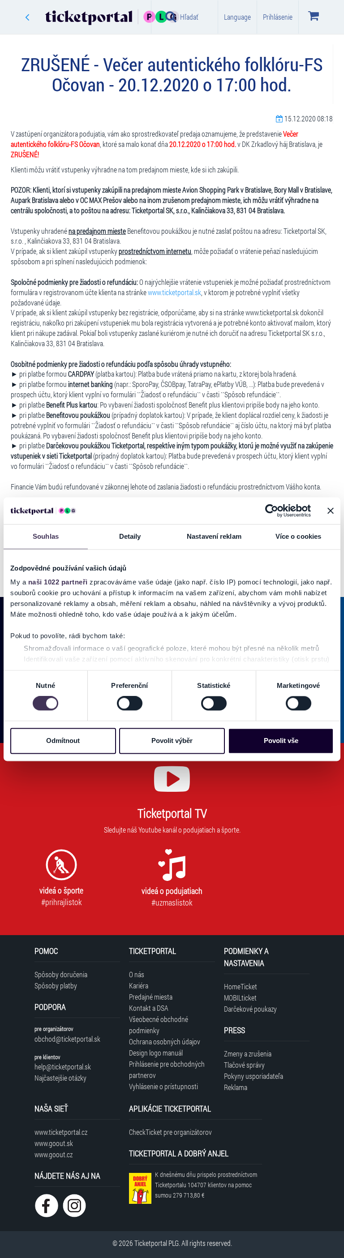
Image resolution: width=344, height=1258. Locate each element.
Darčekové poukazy (250, 1008)
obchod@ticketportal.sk (67, 1038)
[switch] (129, 703)
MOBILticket (240, 997)
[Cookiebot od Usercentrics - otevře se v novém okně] (271, 510)
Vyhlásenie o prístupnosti (163, 1086)
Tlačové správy (244, 1064)
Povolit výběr (172, 740)
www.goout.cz (53, 1154)
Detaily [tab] (130, 536)
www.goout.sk (53, 1143)
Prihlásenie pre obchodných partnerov (167, 1069)
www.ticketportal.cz (60, 1132)
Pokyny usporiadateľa (253, 1076)
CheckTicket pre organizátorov (170, 1132)
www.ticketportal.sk (174, 292)
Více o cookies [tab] (298, 536)
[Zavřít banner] (330, 510)
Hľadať (189, 16)
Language (237, 16)
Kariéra (138, 985)
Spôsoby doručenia (60, 974)
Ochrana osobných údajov (164, 1041)
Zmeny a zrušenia (247, 1053)
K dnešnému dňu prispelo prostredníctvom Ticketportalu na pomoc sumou (206, 1184)
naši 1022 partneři (58, 582)
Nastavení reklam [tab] (214, 536)
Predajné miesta (150, 996)
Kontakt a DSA (148, 1008)
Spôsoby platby (55, 985)
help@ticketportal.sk (62, 1066)
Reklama (235, 1087)
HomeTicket (240, 986)
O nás (136, 974)
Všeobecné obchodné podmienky (158, 1024)
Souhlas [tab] (46, 536)
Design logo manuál (156, 1052)
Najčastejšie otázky (60, 1077)
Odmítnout (63, 740)
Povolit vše (281, 740)
